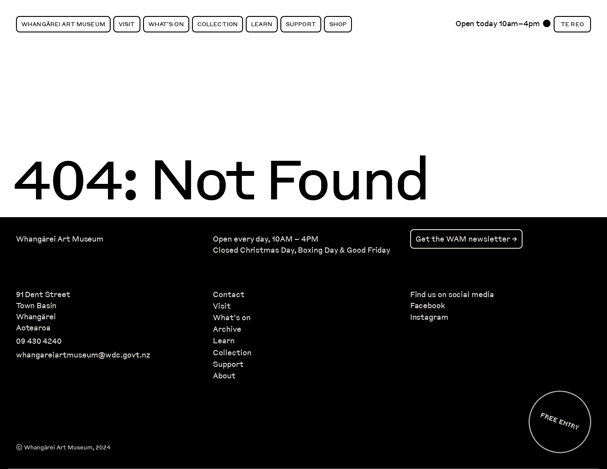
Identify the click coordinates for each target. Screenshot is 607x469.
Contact (228, 294)
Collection (217, 24)
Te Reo (572, 24)
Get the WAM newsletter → (466, 238)
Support (301, 24)
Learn (261, 24)
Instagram (429, 316)
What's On (166, 24)
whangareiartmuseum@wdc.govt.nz (83, 354)
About (224, 375)
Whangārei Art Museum (63, 24)
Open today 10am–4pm (497, 26)
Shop (338, 24)
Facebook (427, 305)
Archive (227, 328)
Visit (127, 24)
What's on (232, 317)
